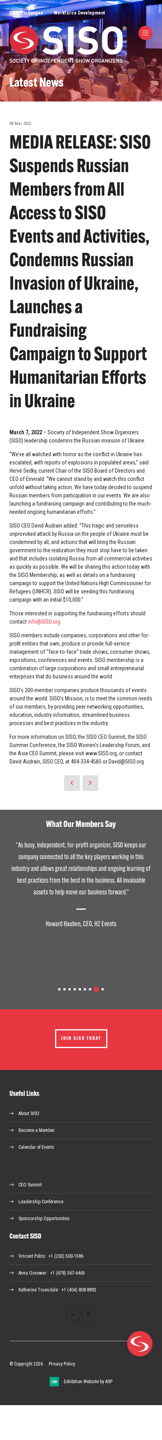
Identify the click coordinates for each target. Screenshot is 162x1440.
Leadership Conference (40, 1201)
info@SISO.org (44, 621)
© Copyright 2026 (26, 1364)
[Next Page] (90, 783)
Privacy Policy (62, 1364)
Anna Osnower (32, 1273)
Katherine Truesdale (38, 1290)
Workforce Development (79, 13)
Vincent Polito (31, 1256)
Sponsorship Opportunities (44, 1218)
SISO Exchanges (26, 13)
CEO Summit (30, 1185)
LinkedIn (73, 1315)
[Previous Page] (72, 783)
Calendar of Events (36, 1147)
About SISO (28, 1113)
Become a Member (36, 1130)
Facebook (89, 1315)
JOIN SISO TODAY (81, 1038)
